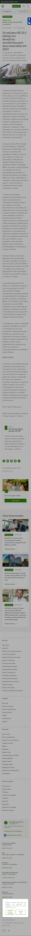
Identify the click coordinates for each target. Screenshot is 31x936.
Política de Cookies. (10, 907)
